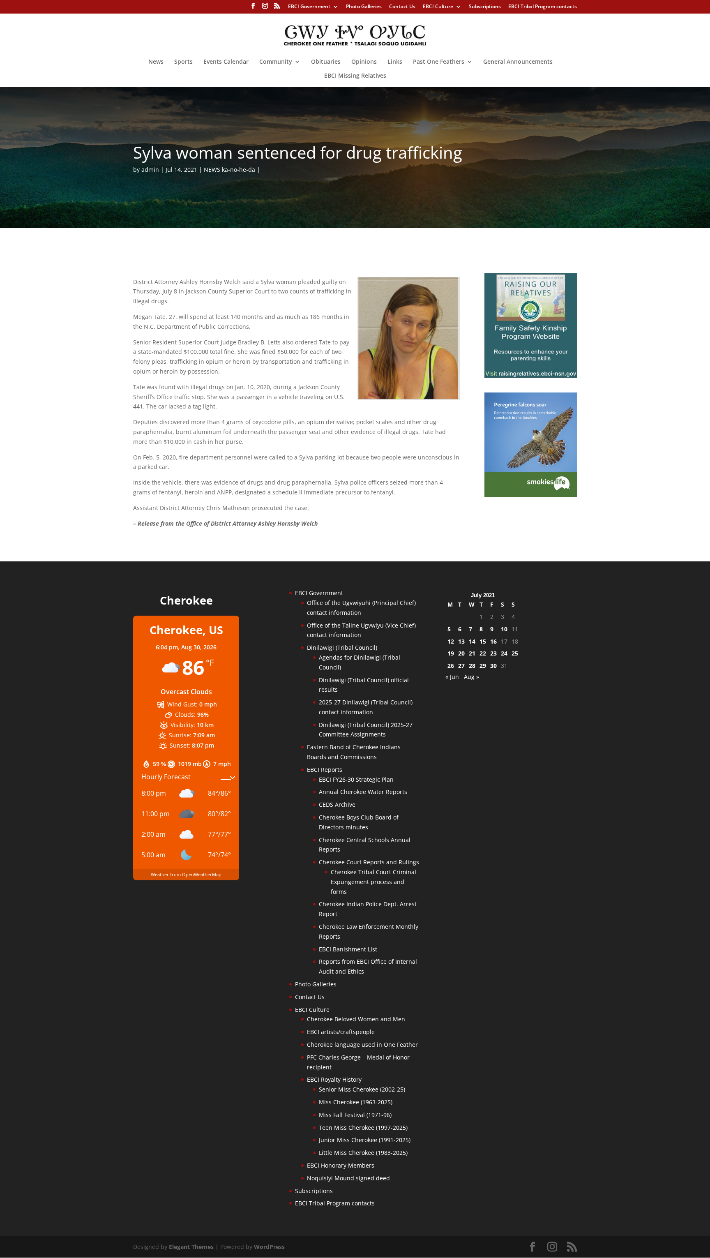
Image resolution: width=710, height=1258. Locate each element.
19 (450, 653)
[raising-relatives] (530, 375)
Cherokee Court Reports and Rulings (369, 862)
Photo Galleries (364, 7)
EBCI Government (309, 7)
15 (482, 641)
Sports (183, 62)
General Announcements (518, 62)
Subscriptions (485, 7)
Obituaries (326, 62)
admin (150, 169)
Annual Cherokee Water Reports (363, 792)
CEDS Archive (337, 804)
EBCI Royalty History (334, 1079)
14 (472, 641)
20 (461, 653)
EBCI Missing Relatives (355, 76)
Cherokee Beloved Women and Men (356, 1019)
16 (493, 641)
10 (504, 629)
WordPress (269, 1247)
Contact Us (402, 7)
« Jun (452, 677)
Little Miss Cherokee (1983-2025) (363, 1152)
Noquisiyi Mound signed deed (348, 1178)
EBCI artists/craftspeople (341, 1032)
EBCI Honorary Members (340, 1165)
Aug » (471, 677)
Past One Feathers (438, 62)
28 (472, 665)
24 (504, 653)
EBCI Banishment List (348, 949)
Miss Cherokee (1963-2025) (355, 1102)
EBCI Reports (324, 769)
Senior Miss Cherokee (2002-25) (362, 1089)
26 (450, 665)
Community (275, 62)
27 (461, 665)
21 (472, 653)
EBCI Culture (438, 7)
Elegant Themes (191, 1247)
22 (482, 653)
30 (493, 665)
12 (450, 641)
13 (461, 641)
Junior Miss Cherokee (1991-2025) (364, 1140)
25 (515, 653)
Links (394, 62)
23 (493, 653)
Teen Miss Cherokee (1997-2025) (363, 1127)
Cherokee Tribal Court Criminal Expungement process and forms (373, 882)
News (156, 62)
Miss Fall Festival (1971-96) (355, 1115)
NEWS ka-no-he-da (229, 169)
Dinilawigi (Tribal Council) (342, 647)
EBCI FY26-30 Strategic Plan (356, 779)
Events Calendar (226, 62)
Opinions (364, 62)
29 (482, 665)
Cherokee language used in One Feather (362, 1044)
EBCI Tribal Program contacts (542, 7)
